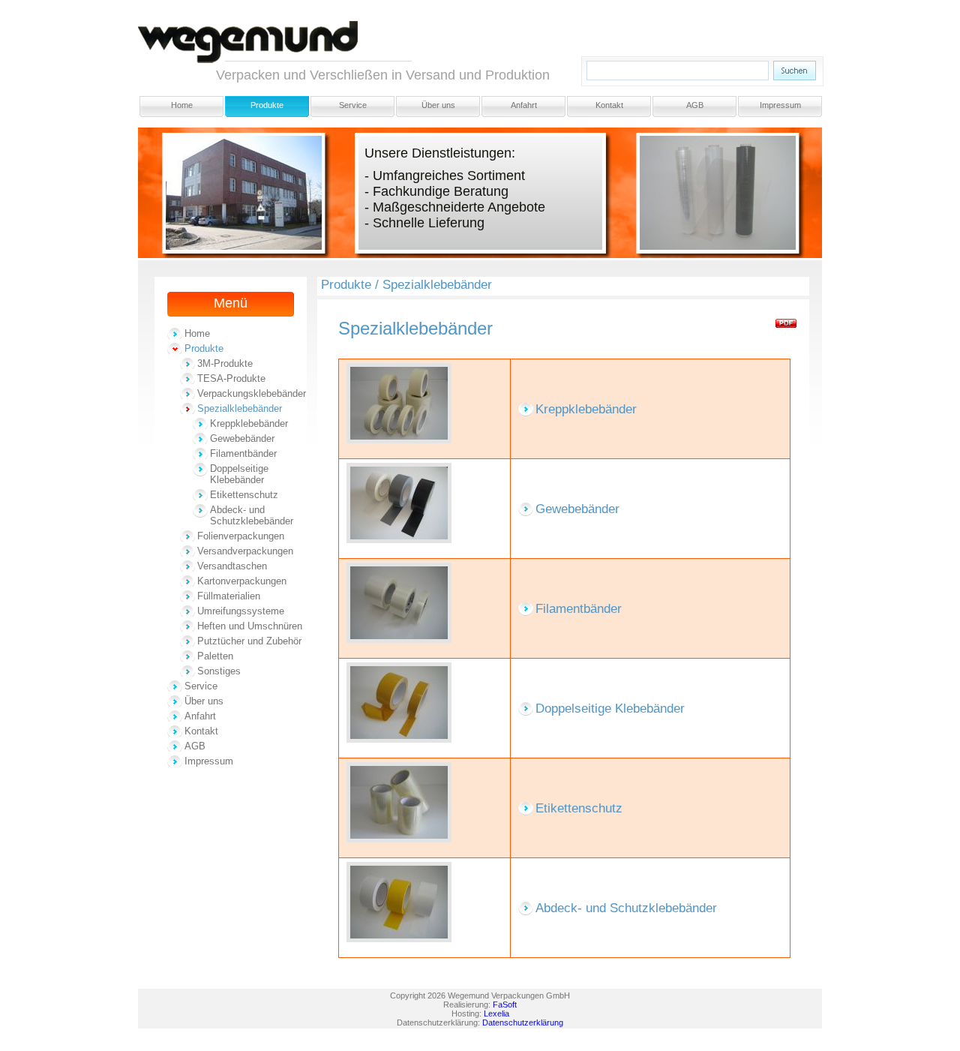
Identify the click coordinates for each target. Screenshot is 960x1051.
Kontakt (609, 105)
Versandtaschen (232, 566)
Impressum (780, 105)
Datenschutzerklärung (522, 1022)
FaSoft (505, 1004)
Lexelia (496, 1013)
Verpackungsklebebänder (251, 393)
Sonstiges (219, 671)
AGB (695, 105)
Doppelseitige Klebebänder (239, 474)
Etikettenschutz (244, 494)
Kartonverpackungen (241, 581)
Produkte (267, 105)
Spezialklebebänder (239, 408)
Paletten (215, 656)
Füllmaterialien (228, 596)
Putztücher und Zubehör (249, 641)
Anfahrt (524, 105)
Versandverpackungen (245, 551)
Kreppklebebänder (249, 423)
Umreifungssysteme (240, 611)
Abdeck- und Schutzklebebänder (251, 515)
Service (353, 105)
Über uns (438, 105)
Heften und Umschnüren (249, 626)
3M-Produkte (225, 363)
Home (182, 105)
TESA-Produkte (231, 378)
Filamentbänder (243, 453)
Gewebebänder (242, 438)
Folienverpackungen (240, 536)
